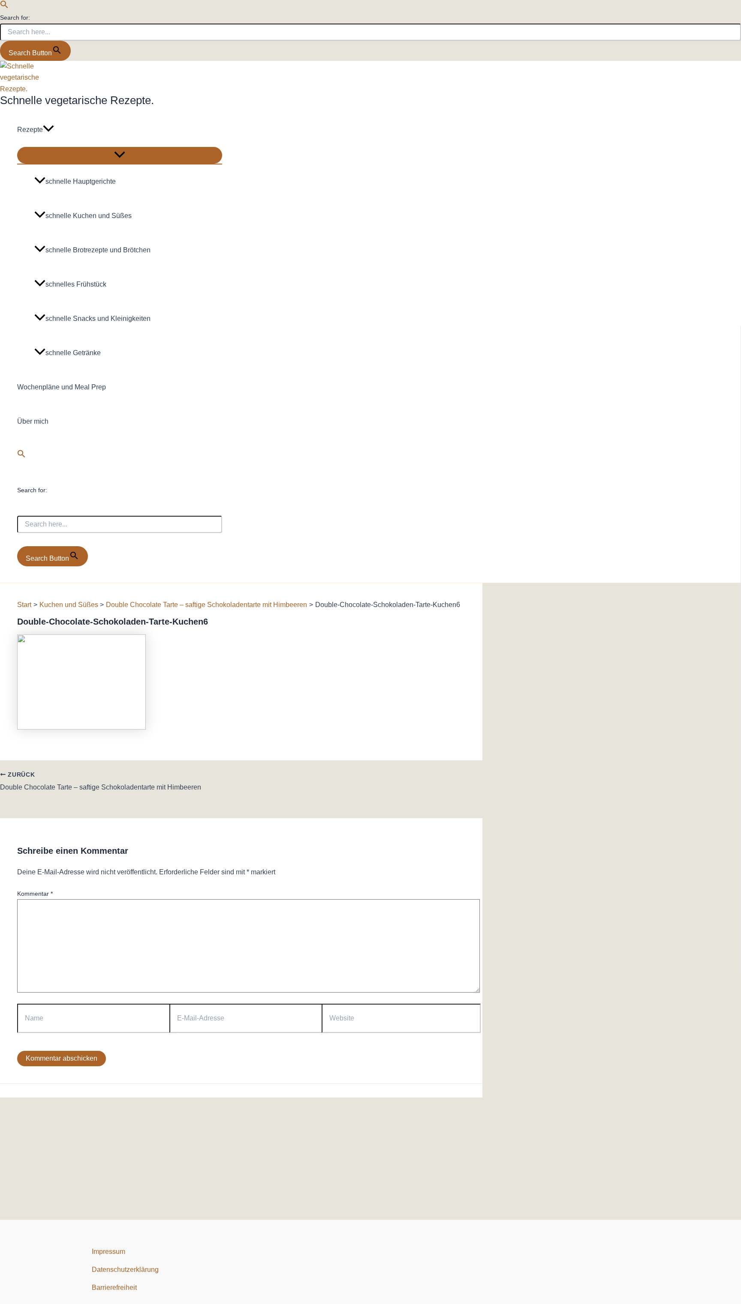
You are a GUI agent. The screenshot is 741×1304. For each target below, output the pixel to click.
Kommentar (35, 893)
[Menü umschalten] (119, 155)
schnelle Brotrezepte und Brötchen (98, 250)
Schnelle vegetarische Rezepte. (77, 100)
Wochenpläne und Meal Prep (61, 387)
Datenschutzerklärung (125, 1269)
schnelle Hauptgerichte (80, 181)
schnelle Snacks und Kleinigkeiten (98, 318)
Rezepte (30, 129)
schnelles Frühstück (75, 284)
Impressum (108, 1251)
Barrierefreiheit (114, 1287)
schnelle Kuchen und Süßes (88, 215)
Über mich (32, 421)
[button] (4, 6)
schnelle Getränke (73, 352)
